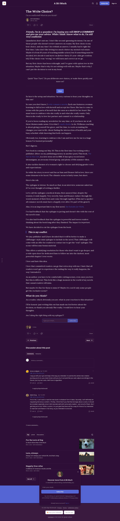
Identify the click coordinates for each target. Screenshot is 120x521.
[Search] (93, 3)
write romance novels (57, 104)
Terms (65, 508)
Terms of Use (69, 496)
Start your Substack (55, 512)
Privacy (59, 508)
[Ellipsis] (93, 370)
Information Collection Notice (59, 498)
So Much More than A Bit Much (36, 442)
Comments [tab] (30, 354)
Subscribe (104, 3)
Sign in (114, 3)
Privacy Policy (74, 498)
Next (88, 340)
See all (29, 479)
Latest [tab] (33, 435)
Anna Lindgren (35, 371)
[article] (60, 444)
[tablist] (34, 354)
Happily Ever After (34, 466)
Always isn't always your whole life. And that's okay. (42, 456)
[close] (78, 471)
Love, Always (32, 453)
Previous (33, 340)
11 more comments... (32, 425)
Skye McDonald (35, 19)
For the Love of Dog (34, 440)
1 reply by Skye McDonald (39, 388)
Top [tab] (28, 435)
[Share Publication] (97, 3)
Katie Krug (33, 395)
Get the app (69, 512)
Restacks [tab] (38, 354)
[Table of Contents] (2, 260)
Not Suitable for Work (74, 207)
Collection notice (73, 508)
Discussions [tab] (40, 435)
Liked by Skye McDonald (38, 373)
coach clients (65, 124)
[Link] (23, 28)
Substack (51, 517)
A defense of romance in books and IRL (38, 469)
